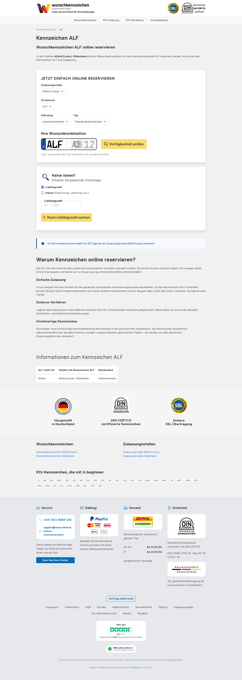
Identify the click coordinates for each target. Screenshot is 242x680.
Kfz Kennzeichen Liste (45, 29)
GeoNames (136, 667)
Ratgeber (142, 613)
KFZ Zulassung (111, 20)
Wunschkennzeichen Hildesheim (55, 455)
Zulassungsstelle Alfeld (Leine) (141, 452)
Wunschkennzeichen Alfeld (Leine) (56, 452)
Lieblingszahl (53, 201)
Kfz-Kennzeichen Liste (104, 613)
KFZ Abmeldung (135, 20)
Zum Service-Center (55, 560)
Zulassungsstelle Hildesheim (140, 455)
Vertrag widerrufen (121, 598)
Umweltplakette (159, 20)
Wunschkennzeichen (85, 20)
